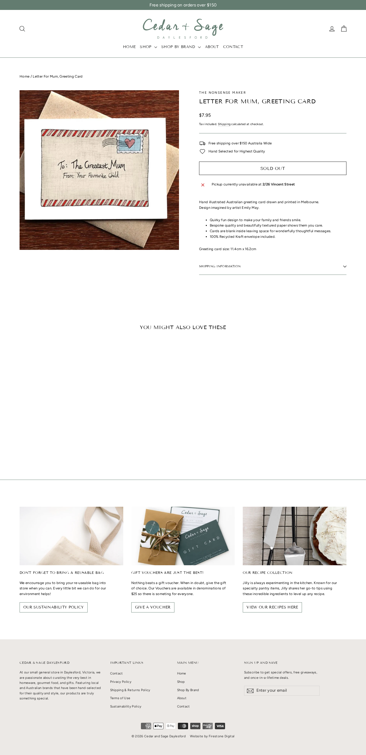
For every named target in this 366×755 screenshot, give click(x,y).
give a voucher (153, 607)
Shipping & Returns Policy (130, 690)
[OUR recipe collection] (294, 536)
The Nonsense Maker (222, 92)
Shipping (224, 124)
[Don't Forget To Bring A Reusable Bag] (71, 536)
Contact (233, 47)
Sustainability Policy (125, 706)
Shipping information (220, 266)
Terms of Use (120, 698)
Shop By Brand (179, 47)
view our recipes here (272, 607)
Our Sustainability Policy (53, 607)
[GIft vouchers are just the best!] (183, 536)
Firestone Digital (222, 736)
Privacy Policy (121, 682)
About (212, 47)
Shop (146, 47)
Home (129, 47)
